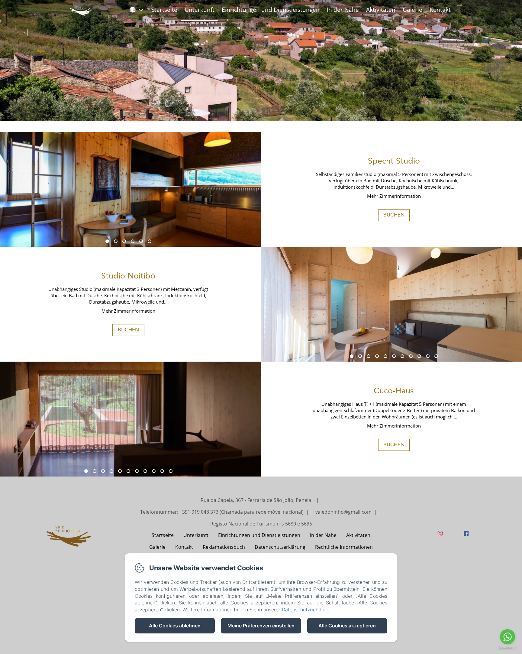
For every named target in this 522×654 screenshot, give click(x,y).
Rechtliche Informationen (344, 547)
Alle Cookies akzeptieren (347, 626)
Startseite (164, 10)
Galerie (412, 10)
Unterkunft (199, 10)
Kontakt (440, 10)
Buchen (393, 215)
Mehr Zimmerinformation (394, 196)
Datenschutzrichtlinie (305, 610)
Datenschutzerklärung (280, 547)
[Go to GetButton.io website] (507, 648)
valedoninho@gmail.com (343, 512)
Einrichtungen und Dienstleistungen (271, 10)
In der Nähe (343, 10)
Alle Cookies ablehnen (175, 626)
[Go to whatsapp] (507, 636)
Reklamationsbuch (224, 547)
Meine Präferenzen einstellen (261, 626)
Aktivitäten (380, 10)
